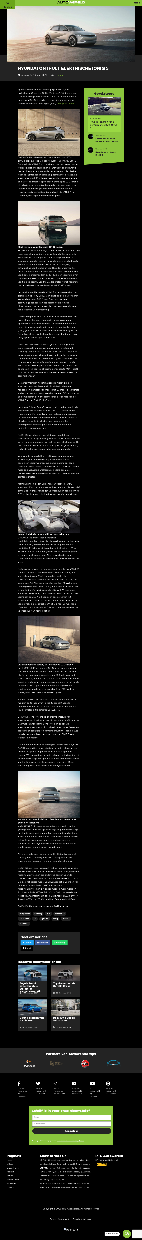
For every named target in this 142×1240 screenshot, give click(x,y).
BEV (48, 914)
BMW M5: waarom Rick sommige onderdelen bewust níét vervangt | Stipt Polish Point (78, 1168)
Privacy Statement (59, 1219)
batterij (38, 914)
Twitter (28, 942)
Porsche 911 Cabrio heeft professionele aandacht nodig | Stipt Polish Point (73, 1187)
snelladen (24, 924)
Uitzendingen (13, 1168)
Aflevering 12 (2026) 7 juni (52, 1180)
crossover (59, 914)
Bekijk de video (66, 104)
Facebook (43, 942)
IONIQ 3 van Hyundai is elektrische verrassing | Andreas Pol (66, 1172)
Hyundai (59, 75)
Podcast (10, 1172)
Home (9, 1160)
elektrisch (24, 919)
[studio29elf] (71, 1230)
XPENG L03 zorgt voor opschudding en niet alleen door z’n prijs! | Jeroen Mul (74, 1160)
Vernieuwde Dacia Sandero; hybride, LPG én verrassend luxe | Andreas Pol (73, 1164)
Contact (10, 1187)
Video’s (10, 1164)
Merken (10, 1176)
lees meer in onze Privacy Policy (70, 1141)
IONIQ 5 (66, 919)
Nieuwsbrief (12, 1183)
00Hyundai (24, 914)
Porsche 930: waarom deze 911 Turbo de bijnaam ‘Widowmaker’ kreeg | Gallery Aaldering (80, 1176)
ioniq (55, 919)
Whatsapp (60, 942)
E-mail (28, 948)
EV (35, 919)
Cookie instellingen (82, 1219)
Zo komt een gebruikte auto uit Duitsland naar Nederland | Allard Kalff (71, 1183)
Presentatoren (13, 1180)
